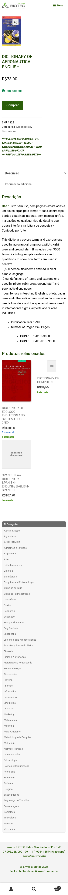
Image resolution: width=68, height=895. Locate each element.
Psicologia (9, 771)
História (8, 679)
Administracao (12, 530)
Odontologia (10, 760)
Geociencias (11, 674)
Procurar (34, 889)
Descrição (12, 173)
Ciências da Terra (13, 588)
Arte (6, 559)
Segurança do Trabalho (16, 800)
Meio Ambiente (12, 731)
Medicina (9, 725)
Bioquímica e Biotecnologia (19, 582)
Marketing (9, 714)
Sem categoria (11, 806)
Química (8, 783)
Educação (9, 616)
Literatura (9, 708)
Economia (9, 611)
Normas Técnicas (13, 748)
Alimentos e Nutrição (15, 547)
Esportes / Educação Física (18, 645)
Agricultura (10, 536)
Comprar (12, 105)
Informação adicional (18, 184)
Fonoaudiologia (12, 668)
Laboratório (10, 697)
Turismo (8, 823)
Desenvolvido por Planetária (34, 856)
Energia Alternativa (14, 622)
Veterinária (9, 829)
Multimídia (9, 743)
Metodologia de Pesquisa (17, 737)
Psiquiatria (9, 777)
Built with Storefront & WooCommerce (33, 871)
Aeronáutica (23, 126)
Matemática (10, 720)
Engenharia (10, 633)
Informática (10, 691)
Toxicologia (10, 817)
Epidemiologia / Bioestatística (20, 639)
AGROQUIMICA (12, 542)
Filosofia (8, 651)
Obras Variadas (12, 754)
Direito (7, 605)
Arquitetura (10, 553)
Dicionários (9, 131)
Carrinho (52, 886)
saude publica (11, 794)
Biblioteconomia (13, 565)
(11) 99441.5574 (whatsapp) (47, 851)
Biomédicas (10, 576)
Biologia (8, 570)
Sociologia (9, 812)
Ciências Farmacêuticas (17, 593)
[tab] (34, 173)
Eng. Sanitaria (11, 628)
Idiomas (8, 685)
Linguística (10, 702)
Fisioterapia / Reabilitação (18, 662)
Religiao (8, 789)
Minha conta (11, 889)
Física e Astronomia (15, 657)
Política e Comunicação (16, 766)
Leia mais (42, 392)
